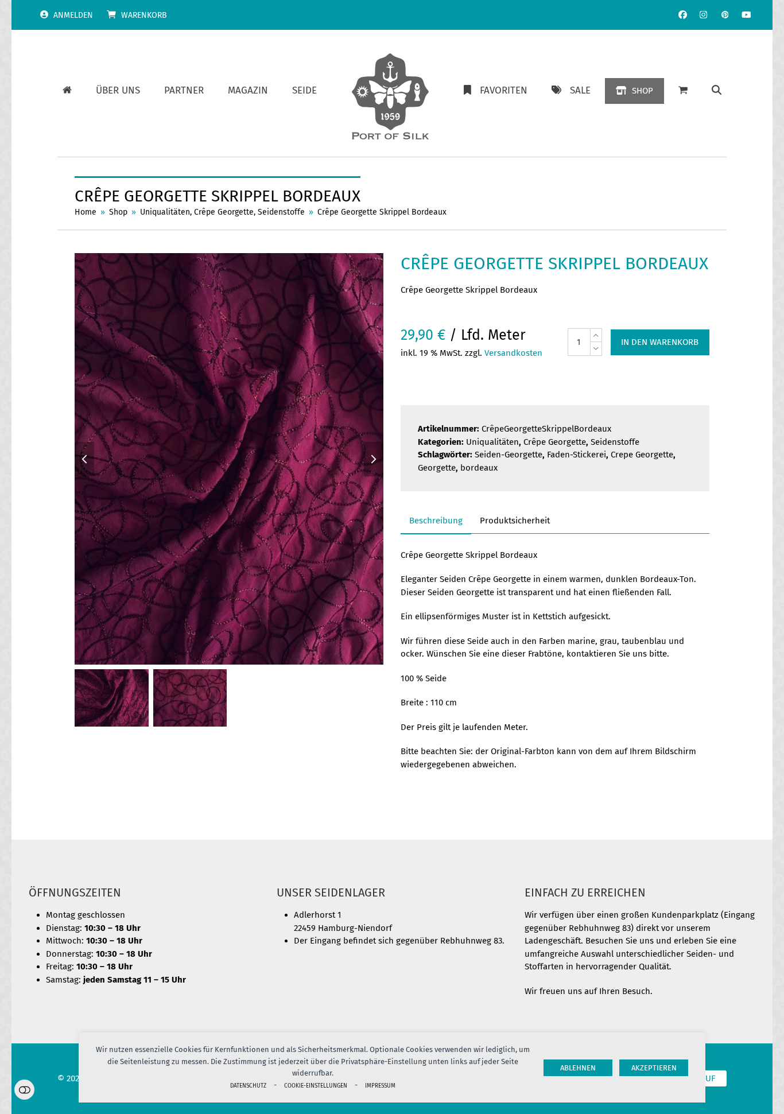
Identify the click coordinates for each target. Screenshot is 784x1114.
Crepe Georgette (642, 454)
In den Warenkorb (659, 342)
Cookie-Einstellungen (315, 1085)
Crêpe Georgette (554, 442)
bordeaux (479, 468)
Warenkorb (144, 15)
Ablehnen (578, 1067)
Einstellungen (24, 1090)
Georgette (437, 468)
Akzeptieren (654, 1067)
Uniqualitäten (492, 442)
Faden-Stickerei (576, 454)
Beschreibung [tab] (436, 520)
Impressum (380, 1085)
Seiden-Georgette (508, 454)
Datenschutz (248, 1085)
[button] (716, 90)
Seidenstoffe (615, 442)
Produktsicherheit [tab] (515, 520)
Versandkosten (513, 353)
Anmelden (73, 15)
